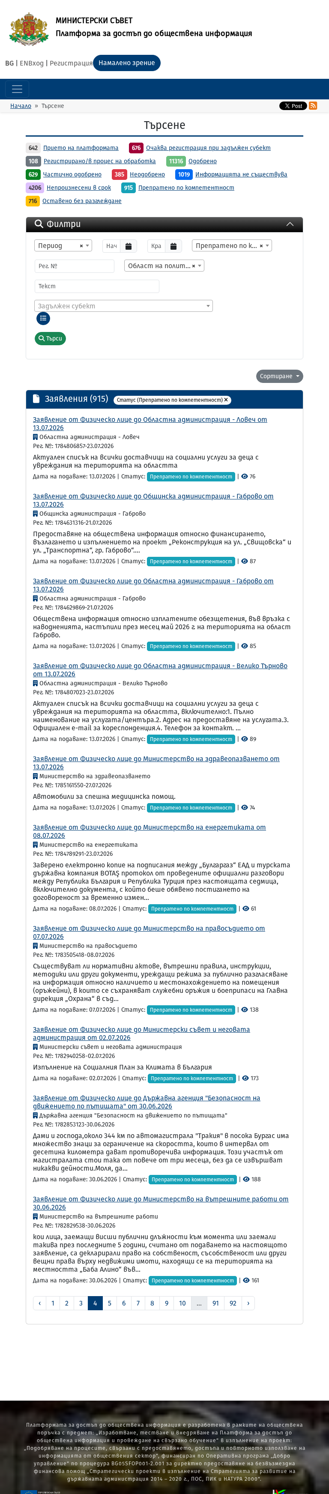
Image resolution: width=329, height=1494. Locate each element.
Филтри (64, 224)
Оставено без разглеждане (82, 201)
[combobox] (63, 245)
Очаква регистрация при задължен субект (208, 148)
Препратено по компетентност (186, 187)
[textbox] (123, 306)
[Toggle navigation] (17, 89)
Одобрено (202, 161)
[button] (226, 400)
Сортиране (277, 376)
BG (9, 63)
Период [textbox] (60, 246)
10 (182, 1303)
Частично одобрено (72, 174)
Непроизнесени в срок (79, 187)
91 (215, 1303)
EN (24, 63)
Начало (20, 106)
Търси (53, 338)
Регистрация (71, 63)
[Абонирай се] (313, 106)
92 (233, 1303)
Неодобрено (147, 174)
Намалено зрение (127, 63)
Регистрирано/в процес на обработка (100, 161)
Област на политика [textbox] (162, 266)
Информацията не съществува (241, 174)
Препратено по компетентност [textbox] (234, 246)
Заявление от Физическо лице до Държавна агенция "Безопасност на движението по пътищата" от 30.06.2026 (146, 1102)
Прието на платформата (81, 148)
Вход (36, 63)
